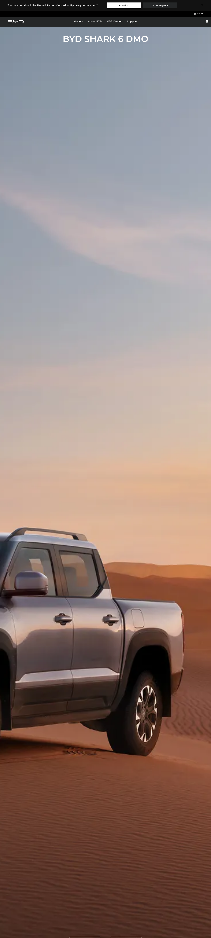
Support (132, 21)
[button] (198, 14)
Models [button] (78, 21)
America (123, 5)
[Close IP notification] (202, 5)
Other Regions (160, 5)
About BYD (95, 21)
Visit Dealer (114, 21)
